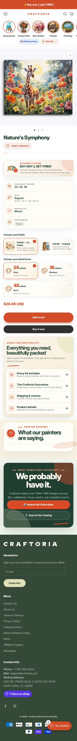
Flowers (19, 224)
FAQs (7, 638)
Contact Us (10, 603)
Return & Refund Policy (17, 632)
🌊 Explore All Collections (38, 504)
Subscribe (14, 583)
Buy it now (39, 329)
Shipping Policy (13, 627)
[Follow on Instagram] (14, 706)
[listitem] (9, 29)
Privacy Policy (12, 621)
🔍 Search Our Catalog (38, 515)
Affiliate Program (13, 644)
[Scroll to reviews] (6, 153)
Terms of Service (13, 615)
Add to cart (38, 317)
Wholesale (10, 650)
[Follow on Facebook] (5, 706)
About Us (9, 609)
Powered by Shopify (47, 716)
